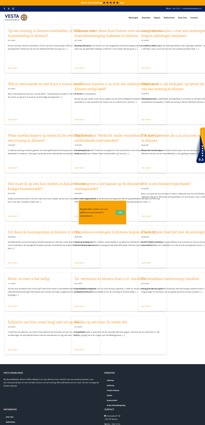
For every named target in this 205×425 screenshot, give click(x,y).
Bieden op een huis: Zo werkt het (101, 322)
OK (120, 212)
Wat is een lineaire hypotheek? (166, 183)
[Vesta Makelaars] (102, 1)
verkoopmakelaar (14, 382)
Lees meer (12, 68)
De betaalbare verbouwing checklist (170, 278)
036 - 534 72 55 (174, 8)
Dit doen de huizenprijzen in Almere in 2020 (43, 232)
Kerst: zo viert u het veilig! (29, 278)
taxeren (39, 382)
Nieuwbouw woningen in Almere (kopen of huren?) (116, 232)
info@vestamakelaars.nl (191, 8)
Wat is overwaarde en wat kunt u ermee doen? (45, 84)
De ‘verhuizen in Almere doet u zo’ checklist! (110, 278)
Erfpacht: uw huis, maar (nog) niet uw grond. (44, 322)
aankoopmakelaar (81, 379)
